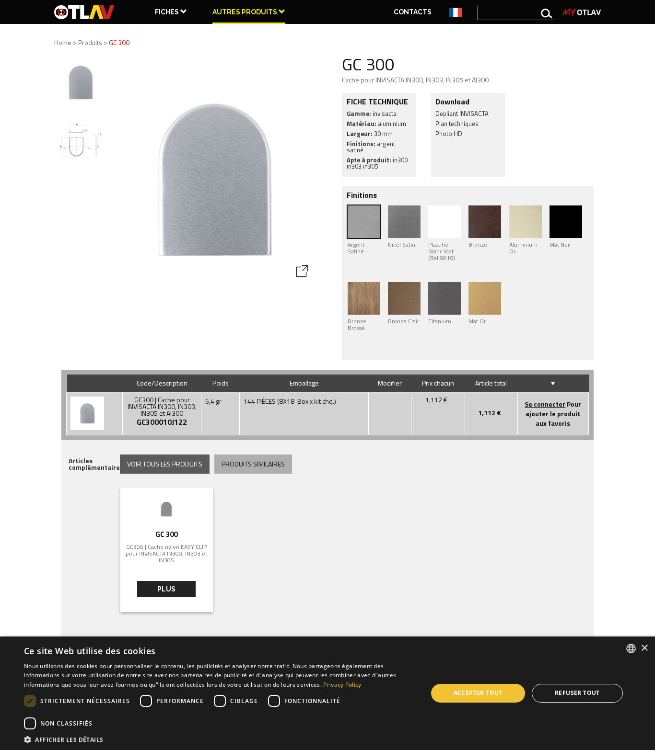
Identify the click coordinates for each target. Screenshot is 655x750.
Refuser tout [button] (577, 693)
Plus (166, 589)
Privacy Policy (342, 685)
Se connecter (545, 404)
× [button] (644, 648)
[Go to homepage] (84, 12)
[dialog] (327, 693)
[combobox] (631, 648)
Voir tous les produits (164, 464)
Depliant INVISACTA (462, 113)
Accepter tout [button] (478, 693)
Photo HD (448, 133)
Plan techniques (457, 123)
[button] (219, 739)
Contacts (413, 12)
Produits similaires (253, 464)
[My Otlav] (581, 12)
